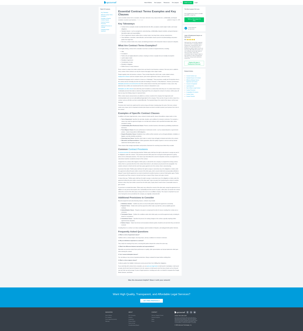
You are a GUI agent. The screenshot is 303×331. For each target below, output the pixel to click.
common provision (124, 152)
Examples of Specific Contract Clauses (106, 19)
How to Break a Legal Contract (193, 88)
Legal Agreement (190, 86)
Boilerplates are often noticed (125, 88)
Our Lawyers (157, 2)
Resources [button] (167, 2)
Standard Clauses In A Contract (193, 77)
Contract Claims (190, 94)
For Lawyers (175, 2)
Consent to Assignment (191, 83)
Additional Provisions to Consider (106, 26)
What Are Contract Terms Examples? (107, 15)
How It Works (148, 2)
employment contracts (124, 76)
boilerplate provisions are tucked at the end (129, 83)
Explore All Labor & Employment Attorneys (194, 63)
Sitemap (107, 321)
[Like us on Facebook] (187, 312)
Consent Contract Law (191, 75)
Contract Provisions (138, 149)
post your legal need (152, 266)
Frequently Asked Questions (105, 30)
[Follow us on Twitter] (191, 312)
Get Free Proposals (151, 300)
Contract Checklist (190, 96)
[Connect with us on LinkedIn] (194, 312)
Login (196, 2)
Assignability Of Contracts (192, 92)
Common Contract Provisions (105, 23)
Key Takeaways (104, 12)
